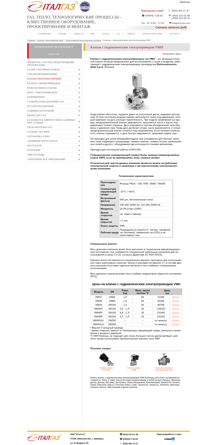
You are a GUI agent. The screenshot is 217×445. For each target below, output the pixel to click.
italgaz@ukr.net (181, 23)
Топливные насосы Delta (54, 141)
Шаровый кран (54, 97)
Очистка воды (54, 155)
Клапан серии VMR (134, 369)
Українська (185, 2)
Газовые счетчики (54, 132)
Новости (78, 34)
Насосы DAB (54, 146)
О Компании (44, 34)
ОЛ (118, 34)
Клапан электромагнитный (54, 79)
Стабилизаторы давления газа (54, 102)
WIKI (93, 34)
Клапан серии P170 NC (106, 369)
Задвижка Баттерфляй (54, 111)
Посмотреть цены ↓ (172, 54)
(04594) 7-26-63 (130, 439)
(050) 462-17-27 (180, 10)
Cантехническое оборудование (54, 160)
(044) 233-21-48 (130, 434)
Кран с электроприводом (54, 93)
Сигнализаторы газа (54, 128)
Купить (176, 297)
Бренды (62, 34)
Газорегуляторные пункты (54, 70)
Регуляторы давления (54, 106)
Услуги (105, 34)
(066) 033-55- (179, 18)
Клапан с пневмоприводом (54, 84)
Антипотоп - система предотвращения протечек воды (50, 63)
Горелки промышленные (54, 74)
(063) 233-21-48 (181, 15)
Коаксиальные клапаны (54, 88)
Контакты (175, 34)
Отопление (54, 150)
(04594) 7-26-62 (154, 15)
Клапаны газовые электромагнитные (164, 369)
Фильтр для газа (54, 116)
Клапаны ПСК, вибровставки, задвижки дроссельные (54, 122)
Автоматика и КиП (54, 137)
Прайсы (131, 34)
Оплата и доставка (152, 34)
